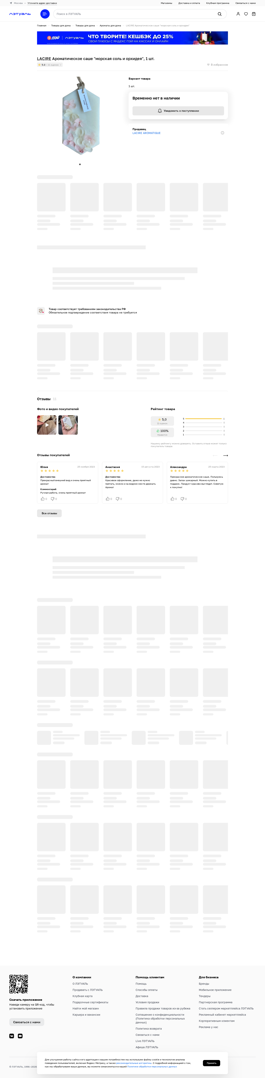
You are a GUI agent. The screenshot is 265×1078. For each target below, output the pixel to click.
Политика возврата (149, 1028)
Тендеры (204, 996)
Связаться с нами (246, 3)
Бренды (204, 983)
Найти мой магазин (86, 1008)
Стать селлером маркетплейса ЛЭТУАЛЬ (226, 1008)
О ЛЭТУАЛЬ (80, 983)
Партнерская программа (215, 1002)
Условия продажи (147, 1002)
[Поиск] (220, 14)
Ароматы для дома (110, 25)
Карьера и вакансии (86, 1014)
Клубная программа (217, 3)
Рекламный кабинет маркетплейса (222, 1014)
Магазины (166, 3)
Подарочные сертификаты (90, 1002)
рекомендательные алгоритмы (134, 1063)
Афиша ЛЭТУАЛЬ (147, 1047)
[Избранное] (246, 14)
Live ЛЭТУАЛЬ (145, 1041)
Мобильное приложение (215, 989)
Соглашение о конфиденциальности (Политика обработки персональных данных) (160, 1018)
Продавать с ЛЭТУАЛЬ (88, 989)
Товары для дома (61, 25)
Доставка (142, 996)
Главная (41, 25)
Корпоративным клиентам (217, 1020)
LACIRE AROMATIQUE (146, 133)
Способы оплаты (147, 989)
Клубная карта (83, 996)
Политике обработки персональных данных (152, 1066)
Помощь (141, 983)
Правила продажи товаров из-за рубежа (163, 1008)
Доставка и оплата (189, 3)
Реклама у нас (208, 1027)
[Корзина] (254, 14)
